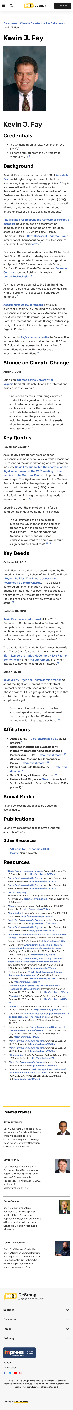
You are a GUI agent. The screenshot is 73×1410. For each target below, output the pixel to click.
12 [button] (50, 543)
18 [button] (65, 754)
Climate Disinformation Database (41, 23)
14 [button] (58, 638)
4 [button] (61, 211)
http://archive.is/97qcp (43, 954)
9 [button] (33, 428)
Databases (10, 23)
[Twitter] (10, 1372)
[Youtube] (15, 1372)
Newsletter (9, 1367)
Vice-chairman (44, 738)
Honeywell (40, 236)
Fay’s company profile (35, 337)
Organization (15, 913)
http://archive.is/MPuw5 (26, 1037)
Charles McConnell (36, 655)
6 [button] (31, 276)
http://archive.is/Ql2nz (55, 992)
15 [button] (58, 663)
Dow (30, 236)
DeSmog (40, 5)
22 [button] (23, 786)
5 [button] (40, 243)
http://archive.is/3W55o (41, 874)
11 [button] (47, 543)
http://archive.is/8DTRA (36, 909)
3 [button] (60, 182)
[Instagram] (20, 1372)
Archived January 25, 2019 (42, 978)
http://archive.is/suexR (36, 899)
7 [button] (17, 296)
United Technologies (16, 276)
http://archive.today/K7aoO (35, 916)
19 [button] (48, 762)
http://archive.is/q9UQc (55, 999)
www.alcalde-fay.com (31, 871)
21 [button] (56, 774)
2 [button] (29, 156)
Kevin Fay (13, 871)
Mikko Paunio (58, 655)
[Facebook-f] (4, 1372)
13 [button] (13, 602)
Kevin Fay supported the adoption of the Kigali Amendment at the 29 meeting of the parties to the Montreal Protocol (35, 471)
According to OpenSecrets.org (23, 304)
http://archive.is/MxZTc (43, 1058)
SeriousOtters (21, 1402)
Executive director (51, 755)
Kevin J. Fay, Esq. (17, 892)
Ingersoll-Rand (58, 236)
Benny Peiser (12, 659)
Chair (44, 779)
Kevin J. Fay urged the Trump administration (32, 680)
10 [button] (30, 499)
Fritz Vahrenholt (38, 659)
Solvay (34, 244)
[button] (36, 1310)
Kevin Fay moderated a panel (22, 619)
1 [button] (18, 148)
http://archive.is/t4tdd (25, 982)
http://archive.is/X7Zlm (54, 941)
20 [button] (23, 770)
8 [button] (38, 353)
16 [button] (59, 720)
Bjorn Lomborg (13, 655)
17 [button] (22, 742)
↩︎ (55, 874)
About (12, 906)
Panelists (14, 996)
